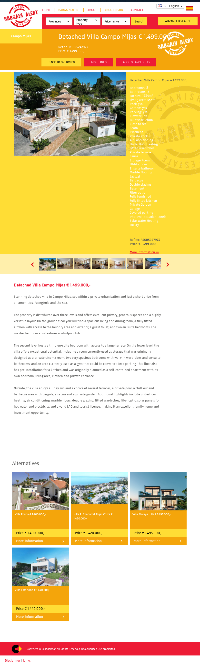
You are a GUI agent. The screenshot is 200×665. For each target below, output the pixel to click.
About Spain (114, 10)
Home (46, 10)
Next (167, 264)
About (92, 10)
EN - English (170, 6)
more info (99, 62)
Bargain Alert (69, 10)
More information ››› (144, 252)
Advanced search (178, 21)
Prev (33, 264)
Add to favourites (136, 62)
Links (27, 661)
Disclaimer (12, 661)
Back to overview (62, 62)
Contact (137, 10)
